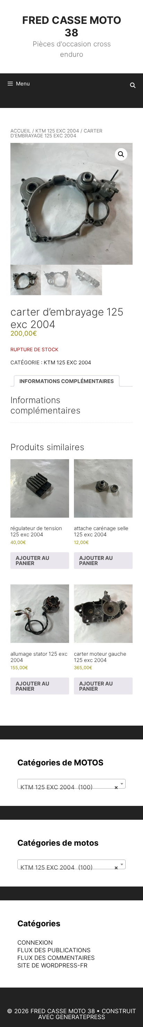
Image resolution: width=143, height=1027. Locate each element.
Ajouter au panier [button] (32, 560)
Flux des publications (54, 950)
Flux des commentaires (56, 957)
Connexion (35, 942)
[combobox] (71, 784)
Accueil (20, 131)
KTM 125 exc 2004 (57, 131)
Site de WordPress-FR (52, 965)
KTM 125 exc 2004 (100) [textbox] (69, 787)
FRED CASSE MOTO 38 (71, 26)
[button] (121, 154)
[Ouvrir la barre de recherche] (133, 85)
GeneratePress (80, 1017)
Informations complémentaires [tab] (66, 381)
